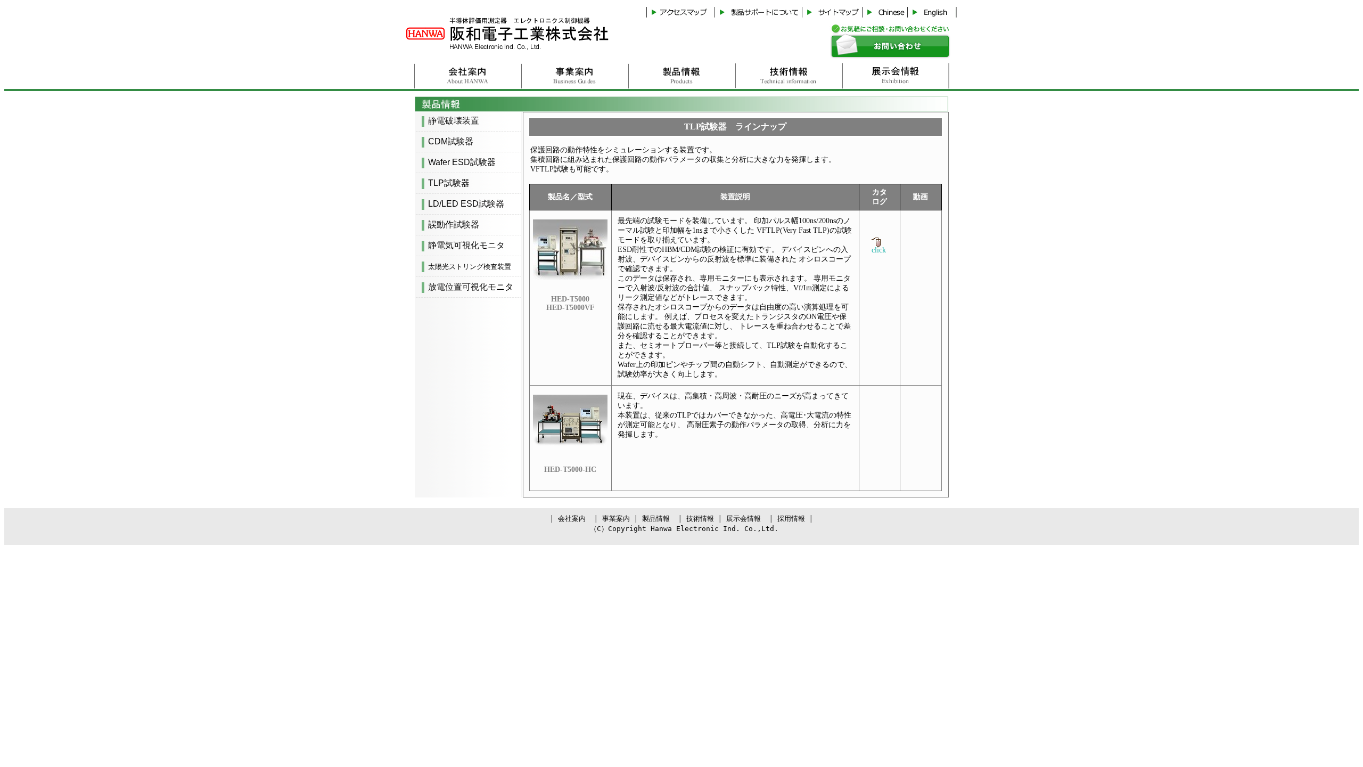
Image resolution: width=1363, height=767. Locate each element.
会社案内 (572, 519)
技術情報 (700, 519)
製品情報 (656, 519)
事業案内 (616, 519)
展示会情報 (743, 519)
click (879, 247)
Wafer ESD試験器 (462, 162)
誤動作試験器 (453, 224)
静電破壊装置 (453, 120)
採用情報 (791, 519)
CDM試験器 (450, 141)
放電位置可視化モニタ (470, 286)
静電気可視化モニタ (466, 245)
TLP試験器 (449, 182)
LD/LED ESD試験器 (466, 203)
